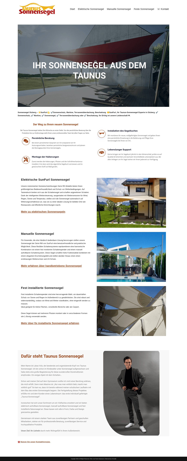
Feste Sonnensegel (144, 9)
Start (72, 9)
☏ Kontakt (163, 9)
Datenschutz (108, 458)
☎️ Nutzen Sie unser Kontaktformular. (34, 442)
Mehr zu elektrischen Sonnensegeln (43, 211)
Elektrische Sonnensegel (91, 9)
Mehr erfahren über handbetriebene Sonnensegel (51, 265)
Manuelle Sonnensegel (119, 9)
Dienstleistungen (61, 345)
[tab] (33, 345)
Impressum (101, 458)
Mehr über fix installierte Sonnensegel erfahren (50, 323)
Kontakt (114, 458)
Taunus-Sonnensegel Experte (33, 345)
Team (96, 458)
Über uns (92, 458)
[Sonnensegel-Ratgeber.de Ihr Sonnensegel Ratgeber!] (37, 9)
